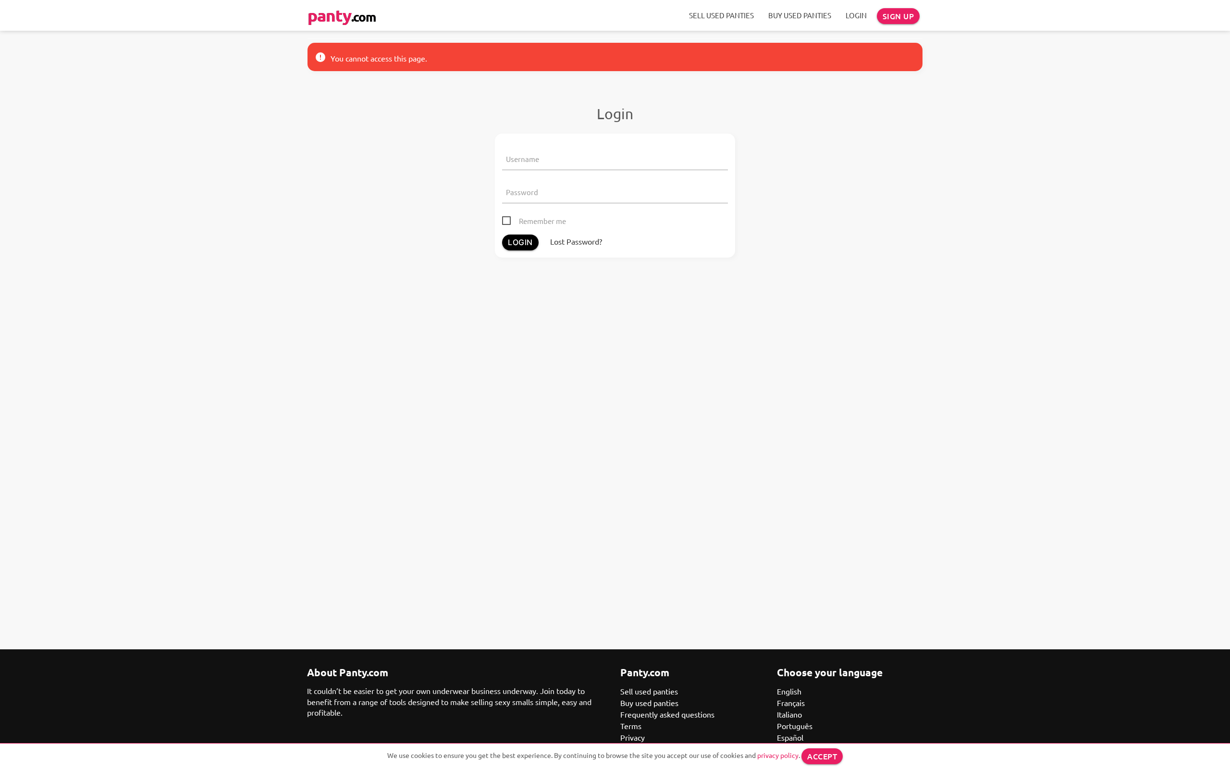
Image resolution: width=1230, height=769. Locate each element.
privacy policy (778, 755)
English (789, 691)
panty (342, 15)
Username (522, 158)
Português (794, 726)
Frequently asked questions (667, 714)
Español (790, 737)
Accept (822, 756)
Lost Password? (576, 241)
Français (791, 702)
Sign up (898, 16)
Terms (630, 726)
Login (856, 15)
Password (522, 192)
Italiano (789, 714)
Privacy (632, 737)
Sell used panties (721, 15)
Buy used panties (799, 15)
